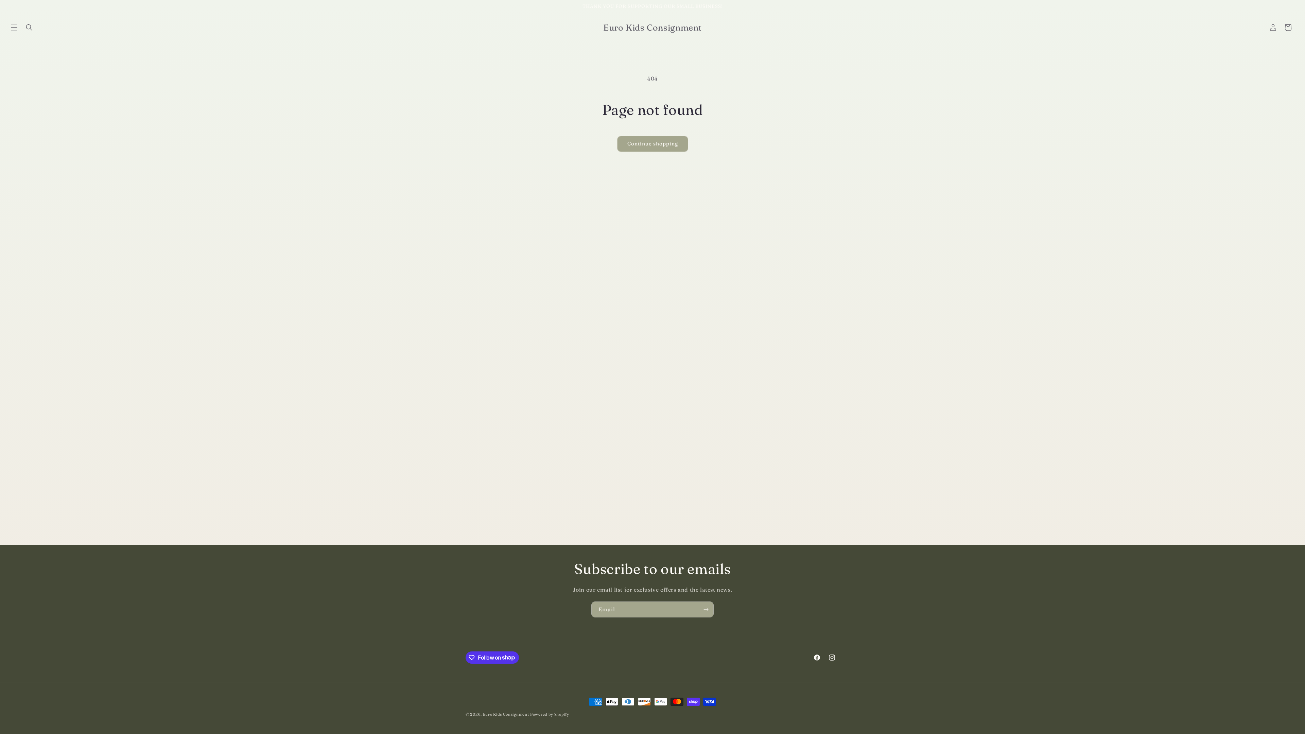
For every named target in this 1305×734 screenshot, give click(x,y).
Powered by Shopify (549, 714)
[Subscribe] (705, 609)
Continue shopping (652, 143)
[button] (14, 27)
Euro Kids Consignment (506, 714)
